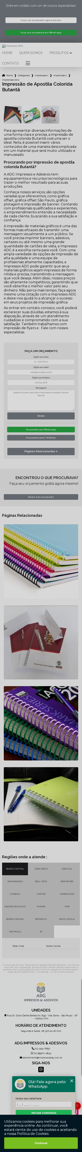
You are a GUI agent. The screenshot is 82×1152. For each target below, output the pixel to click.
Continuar (41, 1143)
